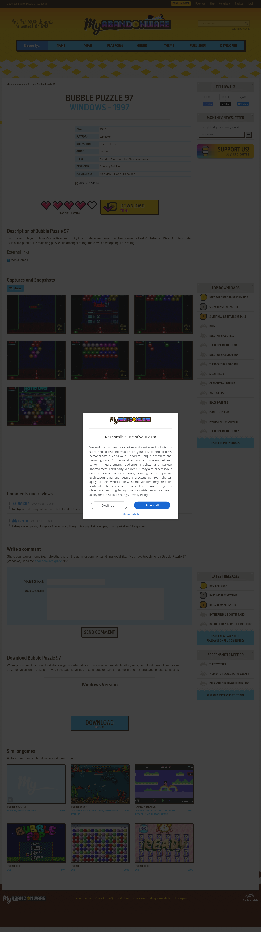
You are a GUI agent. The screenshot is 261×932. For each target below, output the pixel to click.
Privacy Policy (139, 495)
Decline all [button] (109, 505)
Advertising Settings (115, 490)
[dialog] (130, 466)
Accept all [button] (152, 505)
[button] (130, 514)
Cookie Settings (118, 495)
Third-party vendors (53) (125, 469)
